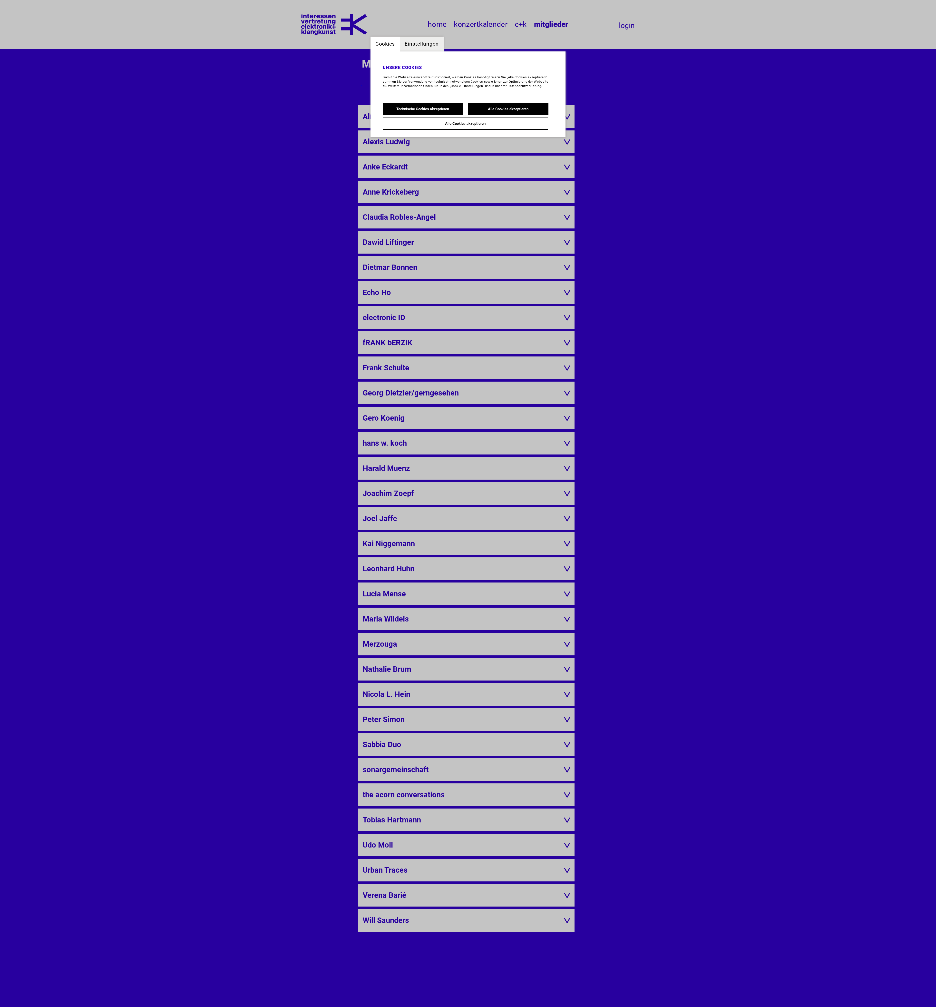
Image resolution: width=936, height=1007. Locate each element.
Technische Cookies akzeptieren (422, 109)
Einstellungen (422, 44)
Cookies (385, 44)
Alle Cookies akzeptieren (508, 109)
